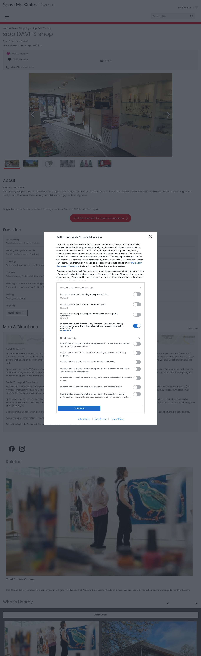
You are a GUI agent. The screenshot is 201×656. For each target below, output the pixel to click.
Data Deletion (84, 419)
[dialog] (100, 328)
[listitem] (100, 287)
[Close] (151, 237)
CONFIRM (79, 408)
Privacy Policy (117, 419)
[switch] (137, 294)
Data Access (100, 419)
